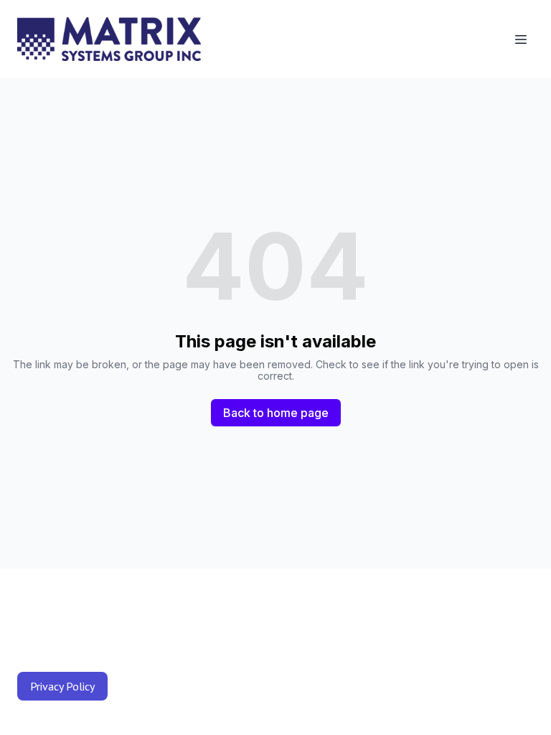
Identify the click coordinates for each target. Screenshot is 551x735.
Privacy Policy (62, 686)
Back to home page (276, 413)
